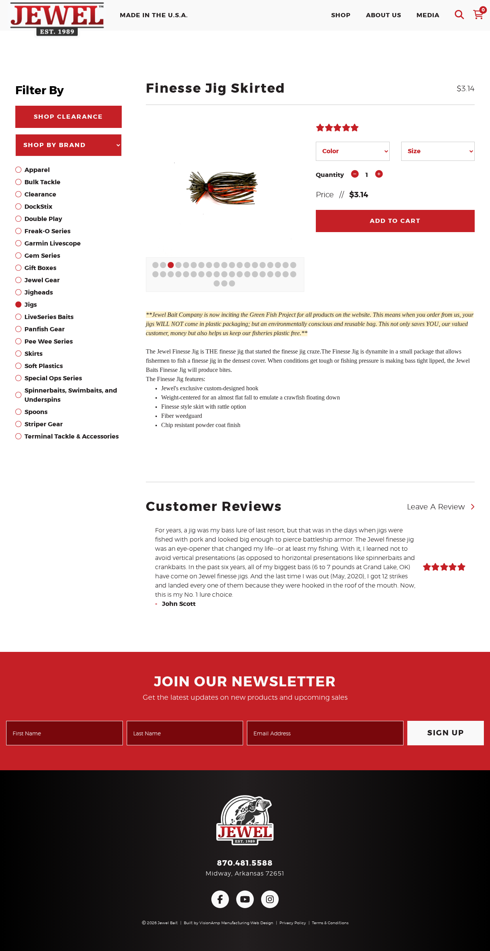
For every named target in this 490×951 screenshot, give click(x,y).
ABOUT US (383, 15)
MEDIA (427, 15)
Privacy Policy (292, 923)
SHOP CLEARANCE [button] (68, 117)
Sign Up (445, 733)
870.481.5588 (245, 863)
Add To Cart (395, 221)
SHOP (341, 15)
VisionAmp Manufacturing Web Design (236, 923)
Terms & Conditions (330, 923)
